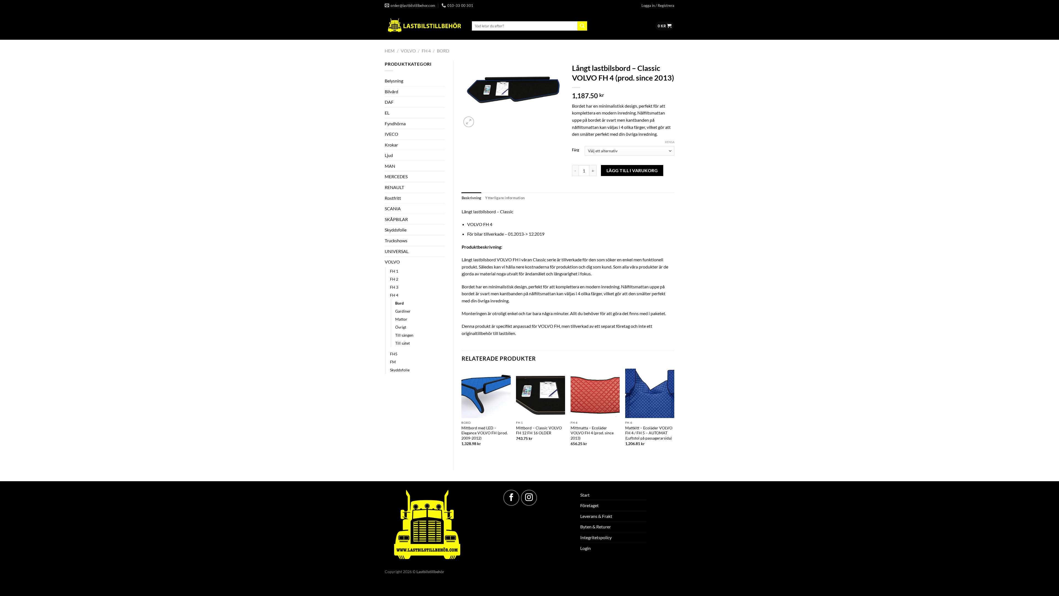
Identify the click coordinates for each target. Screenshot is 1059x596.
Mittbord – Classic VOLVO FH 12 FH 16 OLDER (539, 430)
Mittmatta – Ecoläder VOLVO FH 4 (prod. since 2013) (592, 432)
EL (387, 112)
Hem (390, 50)
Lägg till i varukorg (632, 170)
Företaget (589, 505)
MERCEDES (396, 176)
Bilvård (391, 91)
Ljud (389, 155)
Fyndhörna (395, 123)
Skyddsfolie (396, 229)
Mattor (401, 319)
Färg (575, 150)
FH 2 (394, 279)
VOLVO (408, 50)
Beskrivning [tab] (472, 198)
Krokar (391, 144)
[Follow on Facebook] (511, 498)
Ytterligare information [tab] (505, 198)
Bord (443, 50)
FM (393, 362)
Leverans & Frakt (596, 516)
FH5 (393, 354)
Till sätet (402, 343)
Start (585, 494)
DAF (389, 102)
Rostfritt (393, 198)
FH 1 (394, 271)
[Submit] (582, 26)
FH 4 (426, 50)
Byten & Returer (595, 526)
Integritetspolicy (596, 537)
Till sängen (404, 335)
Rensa (669, 142)
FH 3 (394, 287)
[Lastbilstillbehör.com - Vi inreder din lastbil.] (424, 25)
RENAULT (394, 187)
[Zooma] (468, 121)
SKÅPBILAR (396, 219)
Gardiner (403, 311)
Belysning (394, 80)
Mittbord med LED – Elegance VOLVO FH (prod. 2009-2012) (484, 432)
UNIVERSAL (396, 251)
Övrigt (400, 327)
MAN (390, 166)
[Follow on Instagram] (529, 498)
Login (585, 548)
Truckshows (396, 240)
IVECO (391, 134)
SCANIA (393, 208)
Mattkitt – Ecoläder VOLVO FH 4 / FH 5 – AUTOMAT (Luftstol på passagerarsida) (648, 432)
